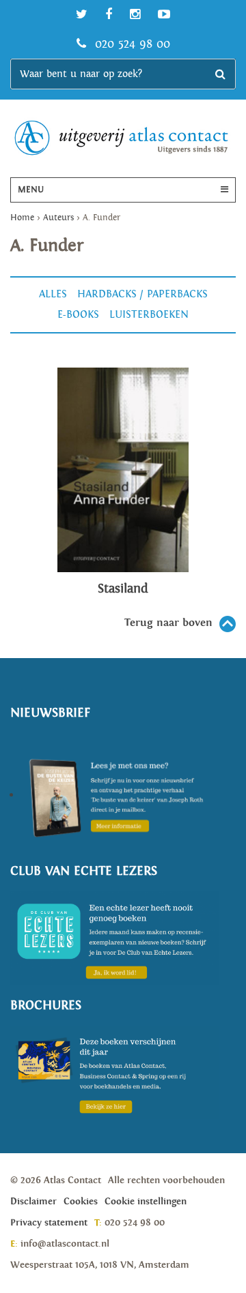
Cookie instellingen (146, 1201)
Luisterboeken (149, 314)
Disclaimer (33, 1201)
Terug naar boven (168, 622)
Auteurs (58, 218)
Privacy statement (48, 1222)
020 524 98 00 (130, 44)
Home (22, 218)
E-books (78, 314)
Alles (53, 294)
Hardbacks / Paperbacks (142, 294)
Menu (31, 190)
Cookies (81, 1201)
